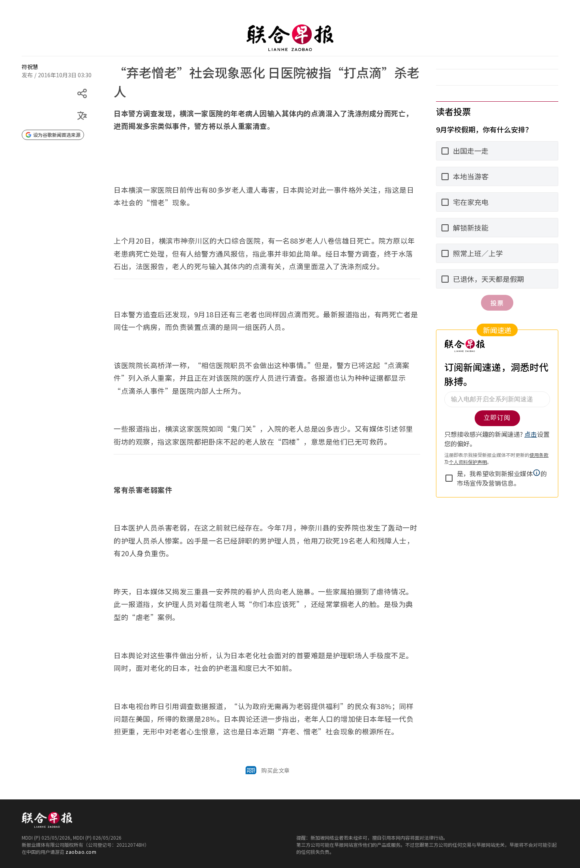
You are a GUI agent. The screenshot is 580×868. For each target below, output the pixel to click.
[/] (290, 38)
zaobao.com (80, 851)
